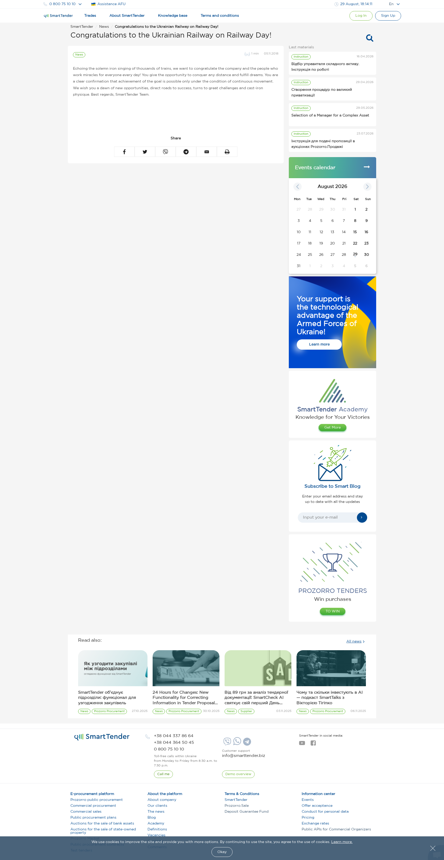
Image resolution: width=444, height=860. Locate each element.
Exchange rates (315, 823)
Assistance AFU (111, 4)
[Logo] (58, 16)
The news (155, 811)
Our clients (157, 805)
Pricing (308, 817)
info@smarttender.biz (243, 756)
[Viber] (226, 743)
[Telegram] (246, 743)
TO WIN (333, 611)
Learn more (319, 344)
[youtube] (302, 744)
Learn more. (342, 842)
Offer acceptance (317, 805)
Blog (151, 817)
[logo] (102, 737)
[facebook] (313, 744)
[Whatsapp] (236, 744)
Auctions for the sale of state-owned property (103, 831)
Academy (155, 823)
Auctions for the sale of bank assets (102, 823)
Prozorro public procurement (96, 799)
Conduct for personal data (325, 811)
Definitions (157, 829)
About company (161, 799)
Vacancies (156, 835)
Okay (222, 852)
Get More (332, 427)
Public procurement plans (93, 817)
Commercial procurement (93, 805)
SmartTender (236, 799)
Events (308, 799)
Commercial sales (85, 811)
